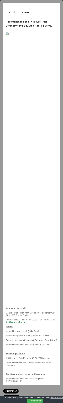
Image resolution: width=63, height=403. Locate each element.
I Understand (35, 401)
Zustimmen (11, 391)
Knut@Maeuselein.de (15, 322)
